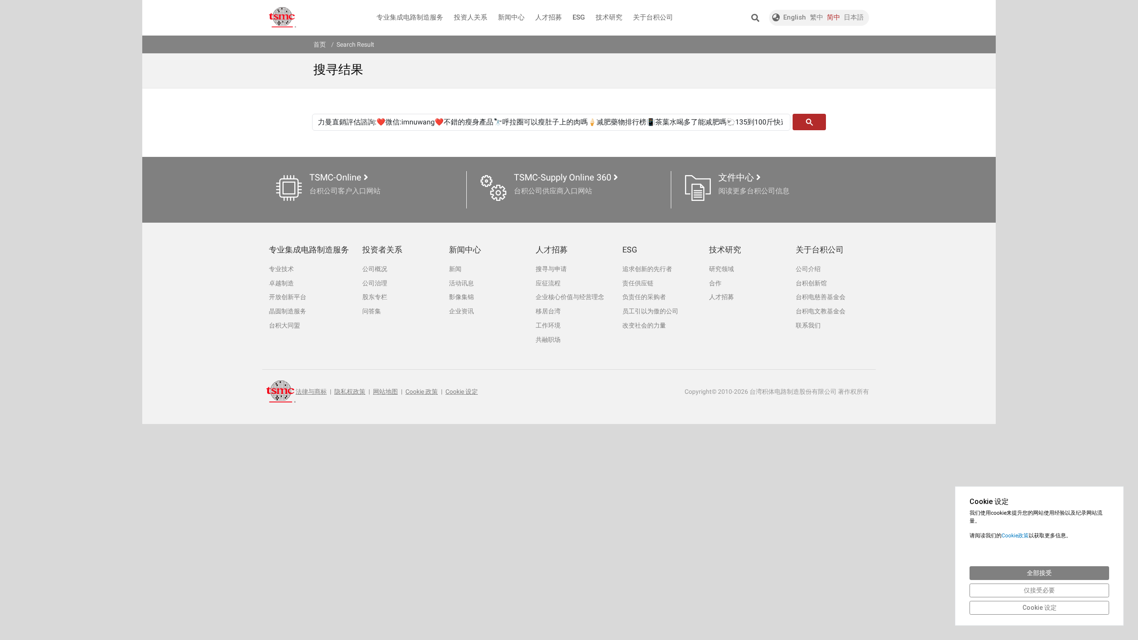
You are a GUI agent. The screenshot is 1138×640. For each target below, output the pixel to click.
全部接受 (1039, 572)
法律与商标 (311, 391)
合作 (715, 283)
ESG (579, 17)
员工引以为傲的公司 (650, 311)
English (794, 17)
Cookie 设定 (461, 391)
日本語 (854, 17)
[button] (755, 18)
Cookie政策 (1015, 535)
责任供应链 (637, 283)
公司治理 (374, 283)
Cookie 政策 (421, 391)
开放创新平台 (287, 296)
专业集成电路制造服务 (410, 17)
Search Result (355, 44)
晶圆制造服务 (287, 311)
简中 (833, 17)
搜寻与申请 (551, 268)
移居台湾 (548, 311)
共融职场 (548, 339)
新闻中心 (511, 17)
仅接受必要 (1039, 590)
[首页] (282, 17)
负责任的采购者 (644, 296)
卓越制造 (281, 283)
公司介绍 (808, 268)
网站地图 (385, 391)
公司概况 (374, 268)
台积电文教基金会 (820, 311)
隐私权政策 (349, 391)
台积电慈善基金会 (820, 296)
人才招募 (548, 17)
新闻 (455, 268)
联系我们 (808, 325)
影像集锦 (461, 296)
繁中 (816, 17)
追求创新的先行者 (647, 268)
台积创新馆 (811, 283)
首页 (319, 44)
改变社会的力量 (644, 325)
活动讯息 (461, 283)
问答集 (371, 311)
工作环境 (548, 325)
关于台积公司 (653, 17)
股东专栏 (374, 296)
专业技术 (281, 268)
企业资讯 (461, 311)
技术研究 (609, 17)
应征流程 (548, 283)
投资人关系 (470, 17)
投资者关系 (382, 249)
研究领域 (721, 268)
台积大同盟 (284, 325)
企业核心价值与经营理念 (570, 296)
